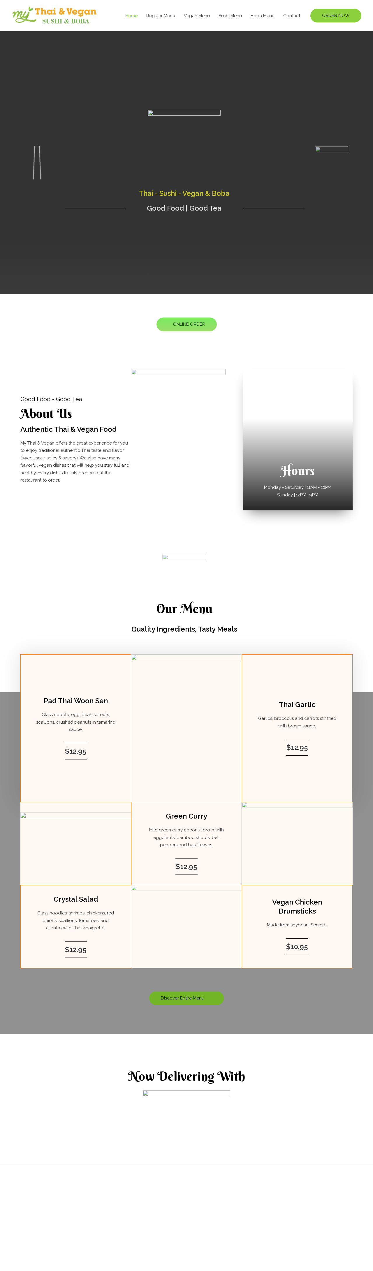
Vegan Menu (197, 15)
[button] (335, 15)
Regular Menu (160, 15)
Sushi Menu (230, 15)
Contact (291, 15)
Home (131, 15)
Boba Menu (263, 15)
